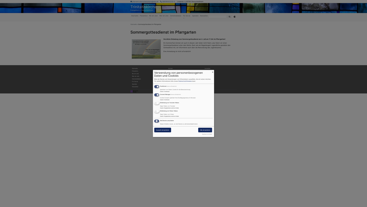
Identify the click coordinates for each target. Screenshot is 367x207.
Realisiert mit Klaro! (207, 134)
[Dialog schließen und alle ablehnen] (212, 71)
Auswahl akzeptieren (162, 130)
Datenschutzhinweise (185, 81)
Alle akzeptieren (205, 130)
